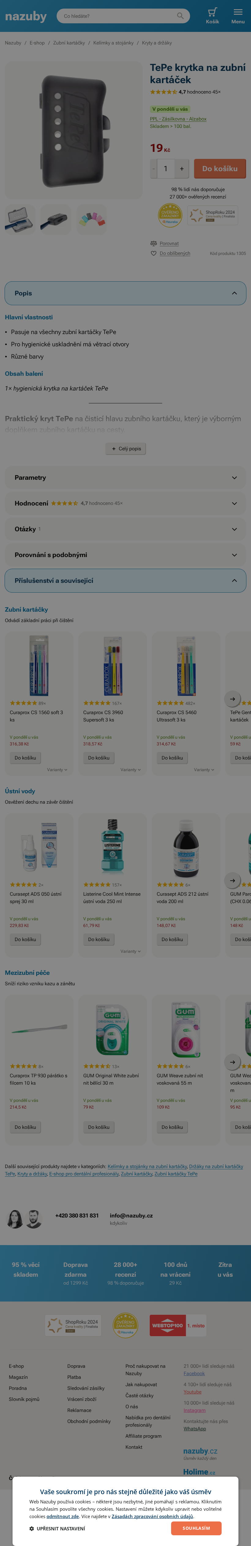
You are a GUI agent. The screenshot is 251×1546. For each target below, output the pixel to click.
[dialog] (125, 1511)
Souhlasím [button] (196, 1528)
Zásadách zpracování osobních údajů (152, 1516)
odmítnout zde (63, 1516)
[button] (57, 1528)
